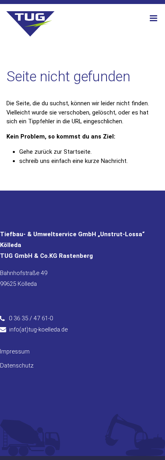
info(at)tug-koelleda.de (38, 329)
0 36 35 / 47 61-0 (31, 318)
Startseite (77, 151)
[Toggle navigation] (153, 18)
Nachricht (114, 161)
